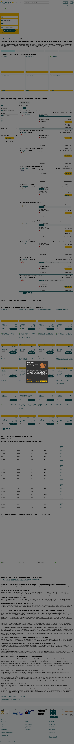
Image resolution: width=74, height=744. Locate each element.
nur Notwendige (36, 381)
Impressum (29, 379)
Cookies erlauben (43, 381)
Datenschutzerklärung (31, 378)
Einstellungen (29, 381)
